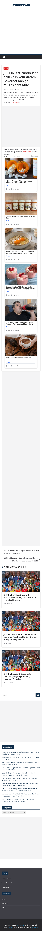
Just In (6, 68)
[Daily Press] (4, 57)
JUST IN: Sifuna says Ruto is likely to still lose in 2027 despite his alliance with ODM (21, 559)
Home (4, 899)
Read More (15, 102)
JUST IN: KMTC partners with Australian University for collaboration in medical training (21, 597)
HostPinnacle (26, 152)
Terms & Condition (8, 883)
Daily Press (20, 89)
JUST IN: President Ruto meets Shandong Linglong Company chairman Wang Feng (17, 676)
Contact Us (5, 887)
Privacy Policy (6, 879)
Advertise (5, 903)
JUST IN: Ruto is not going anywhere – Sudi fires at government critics (21, 552)
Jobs (3, 907)
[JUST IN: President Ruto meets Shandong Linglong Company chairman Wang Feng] (21, 652)
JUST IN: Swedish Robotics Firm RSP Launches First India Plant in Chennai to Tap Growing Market (20, 637)
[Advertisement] (21, 32)
